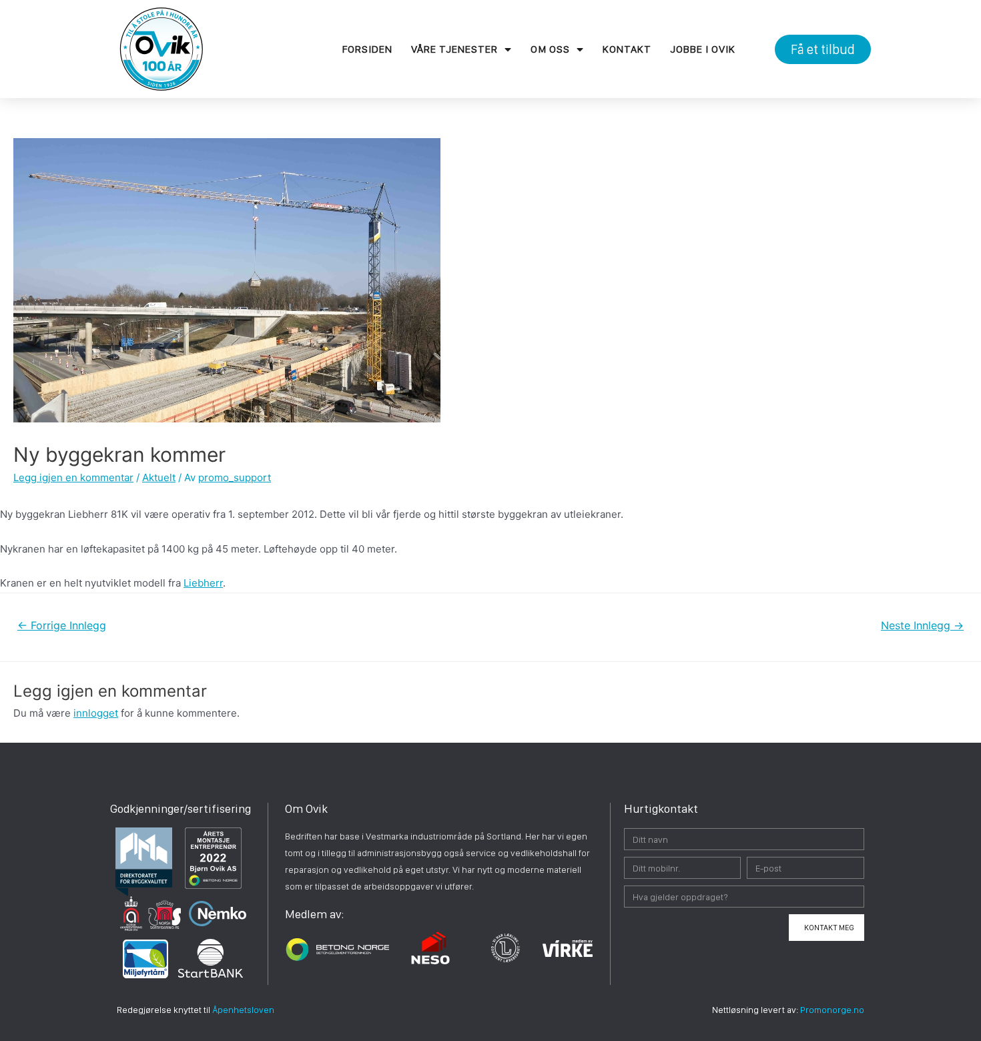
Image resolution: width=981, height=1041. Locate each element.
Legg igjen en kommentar (73, 477)
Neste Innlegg (922, 625)
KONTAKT (627, 49)
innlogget (95, 713)
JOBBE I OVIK (702, 49)
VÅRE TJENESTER (454, 49)
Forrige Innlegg (61, 625)
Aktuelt (159, 477)
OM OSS (550, 49)
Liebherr (203, 583)
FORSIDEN (367, 49)
